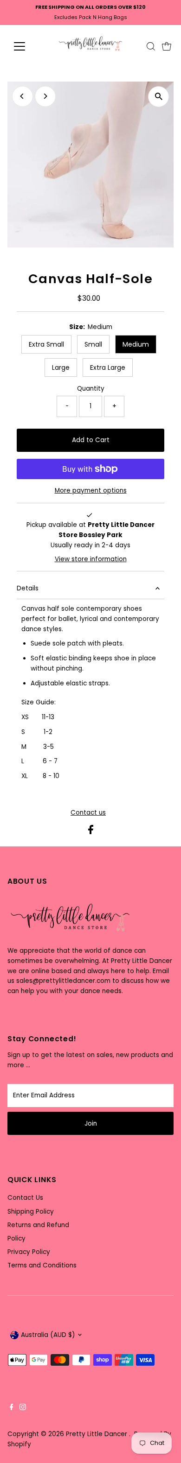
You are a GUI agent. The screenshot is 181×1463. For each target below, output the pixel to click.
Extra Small (46, 344)
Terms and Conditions (42, 1265)
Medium (136, 344)
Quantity (90, 388)
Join (90, 1123)
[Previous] (22, 96)
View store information (91, 559)
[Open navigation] (27, 46)
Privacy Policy (28, 1252)
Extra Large (107, 367)
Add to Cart (91, 440)
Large (61, 367)
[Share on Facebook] (90, 832)
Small (93, 344)
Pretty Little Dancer (97, 1434)
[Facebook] (11, 1408)
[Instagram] (22, 1408)
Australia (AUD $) (48, 1334)
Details (28, 588)
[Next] (45, 96)
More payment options (91, 490)
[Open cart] (166, 46)
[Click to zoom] (158, 96)
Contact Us (25, 1197)
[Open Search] (151, 46)
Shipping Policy (30, 1211)
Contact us (88, 813)
